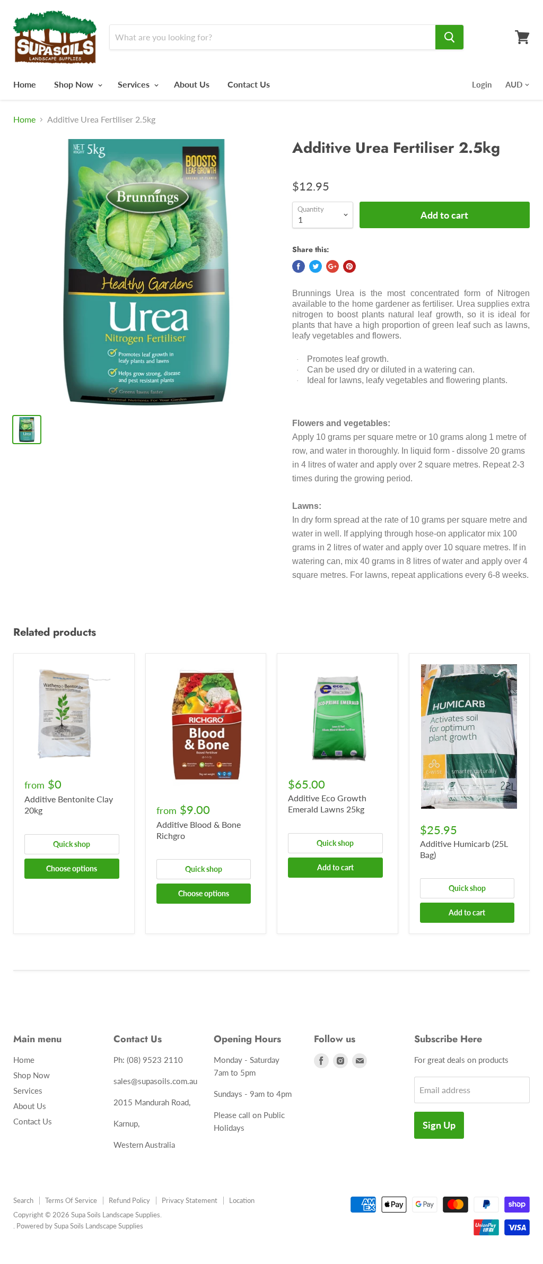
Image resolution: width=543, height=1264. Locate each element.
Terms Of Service (71, 1200)
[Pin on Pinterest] (349, 266)
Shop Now (74, 84)
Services (135, 84)
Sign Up (439, 1125)
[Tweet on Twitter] (315, 266)
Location (242, 1200)
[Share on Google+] (332, 266)
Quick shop (71, 844)
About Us (191, 84)
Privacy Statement (189, 1200)
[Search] (449, 37)
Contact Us (248, 84)
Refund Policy (129, 1200)
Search (23, 1200)
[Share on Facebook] (298, 266)
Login (482, 84)
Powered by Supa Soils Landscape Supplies (79, 1226)
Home (24, 84)
